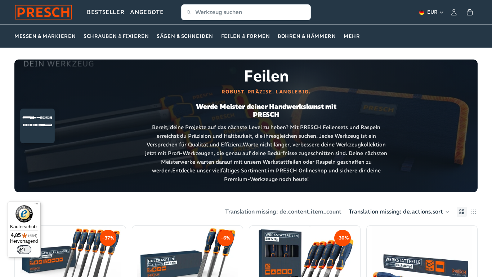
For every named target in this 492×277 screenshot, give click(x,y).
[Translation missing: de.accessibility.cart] (470, 12)
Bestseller (105, 12)
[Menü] (36, 205)
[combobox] (246, 12)
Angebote (147, 12)
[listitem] (352, 36)
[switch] (24, 249)
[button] (399, 212)
